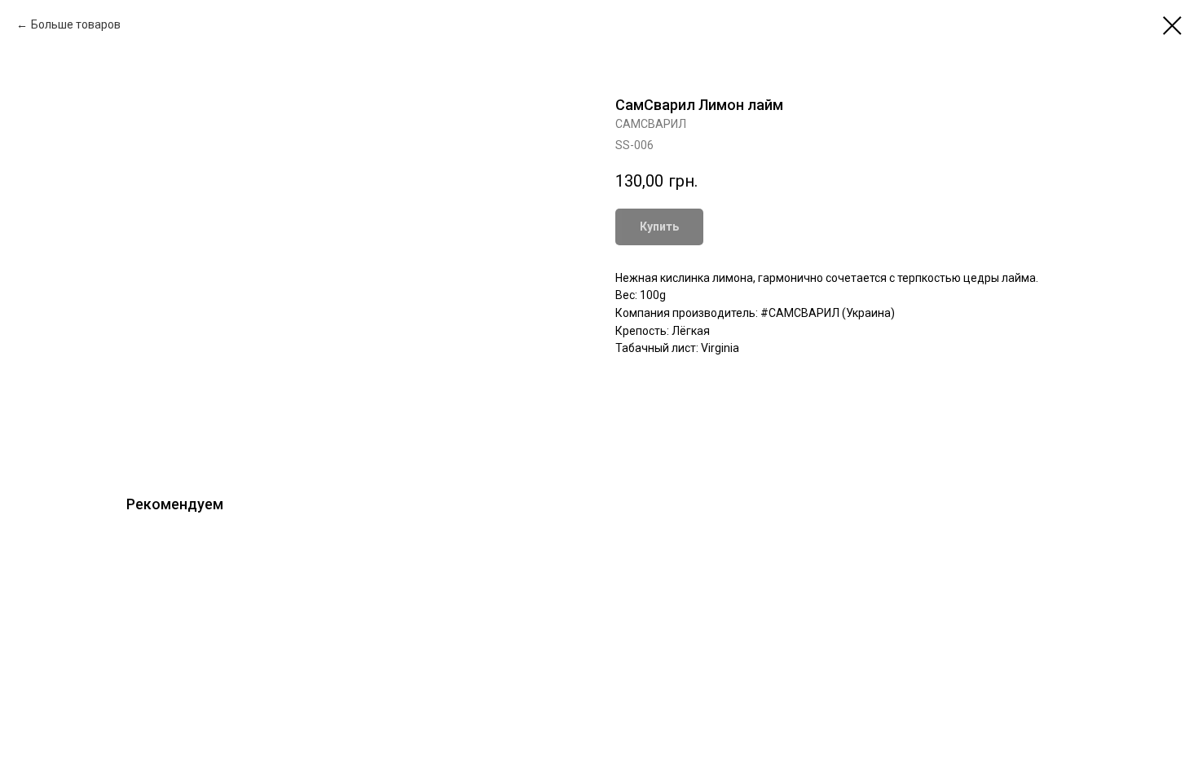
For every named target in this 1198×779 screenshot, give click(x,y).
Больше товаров (76, 24)
